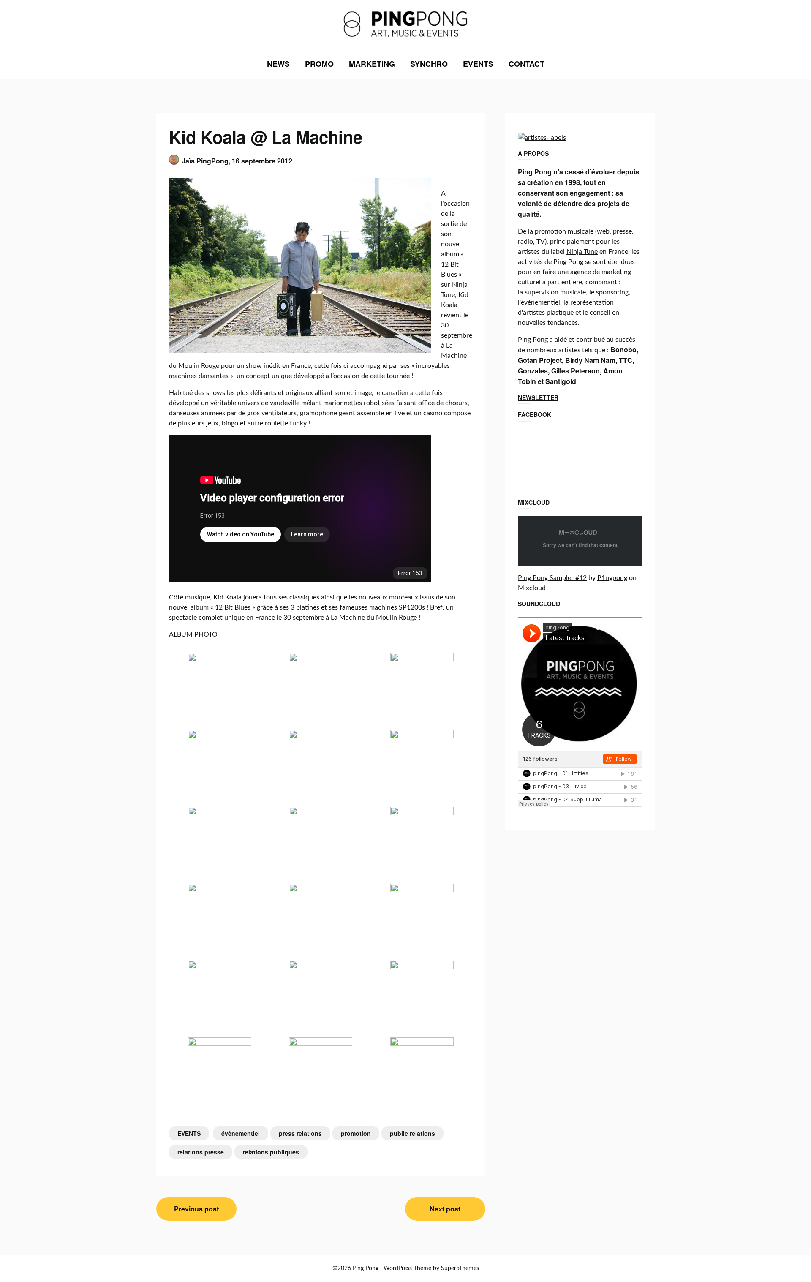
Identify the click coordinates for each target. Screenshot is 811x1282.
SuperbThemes (460, 1268)
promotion (356, 1133)
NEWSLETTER (538, 397)
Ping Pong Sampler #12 (552, 577)
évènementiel (240, 1133)
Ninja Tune (582, 251)
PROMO (319, 63)
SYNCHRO (429, 63)
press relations (300, 1133)
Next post (445, 1209)
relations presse (200, 1152)
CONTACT (526, 63)
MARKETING (372, 63)
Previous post (196, 1209)
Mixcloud (532, 588)
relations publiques (271, 1152)
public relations (412, 1133)
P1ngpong (612, 577)
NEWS (278, 63)
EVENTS (478, 63)
